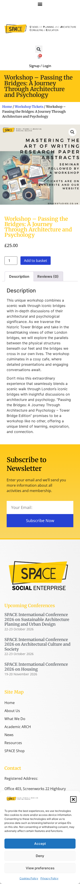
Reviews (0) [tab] (48, 276)
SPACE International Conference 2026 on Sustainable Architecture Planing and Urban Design (36, 619)
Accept (40, 843)
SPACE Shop (14, 750)
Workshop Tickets (29, 107)
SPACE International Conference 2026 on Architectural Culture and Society (37, 644)
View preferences (40, 868)
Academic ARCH (17, 726)
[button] (73, 799)
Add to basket (35, 260)
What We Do (14, 718)
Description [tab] (19, 276)
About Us (12, 710)
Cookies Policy (29, 878)
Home (7, 107)
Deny (40, 856)
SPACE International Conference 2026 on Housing (36, 667)
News (9, 734)
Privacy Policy (49, 878)
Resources (13, 742)
